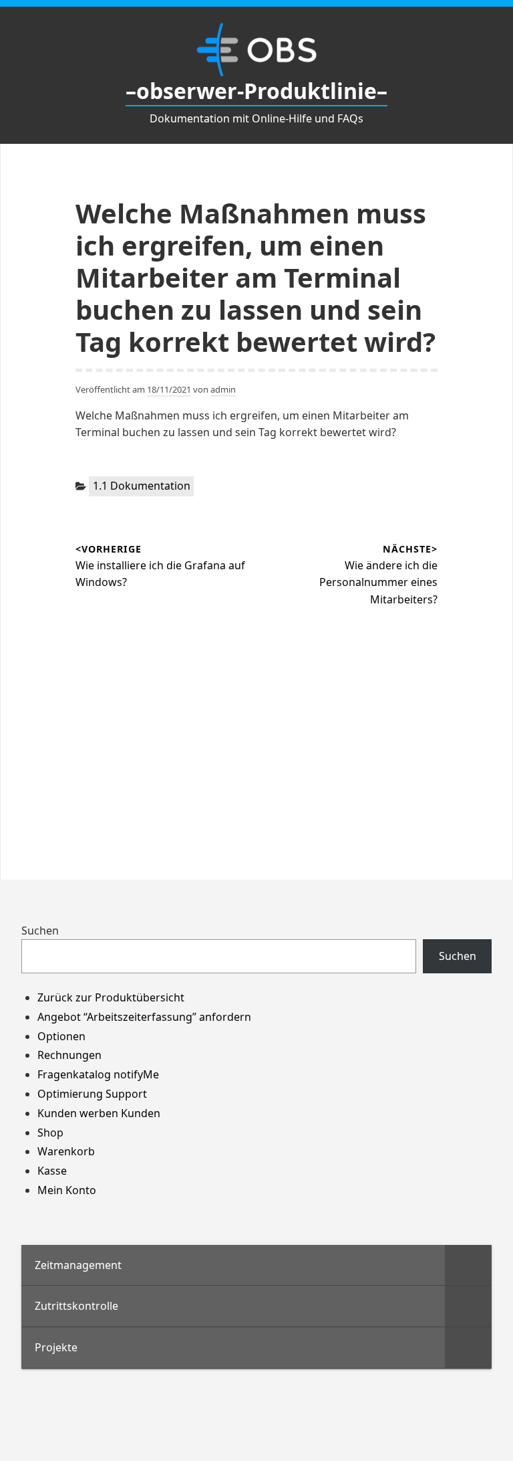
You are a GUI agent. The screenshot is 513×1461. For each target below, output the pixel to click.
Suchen (40, 930)
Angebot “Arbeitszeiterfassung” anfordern (144, 1016)
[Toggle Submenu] (468, 1265)
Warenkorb (66, 1151)
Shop (50, 1132)
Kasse (52, 1170)
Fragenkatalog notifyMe (98, 1074)
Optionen (61, 1036)
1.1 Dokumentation (141, 485)
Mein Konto (66, 1190)
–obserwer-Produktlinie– (256, 90)
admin (223, 389)
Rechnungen (69, 1055)
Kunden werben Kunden (98, 1113)
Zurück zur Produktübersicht (110, 997)
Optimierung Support (92, 1093)
